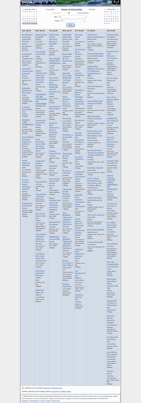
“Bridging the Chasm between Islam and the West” (94, 200)
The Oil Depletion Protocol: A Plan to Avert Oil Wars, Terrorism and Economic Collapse (80, 227)
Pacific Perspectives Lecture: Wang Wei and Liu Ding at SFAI (41, 143)
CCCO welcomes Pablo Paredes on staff (80, 73)
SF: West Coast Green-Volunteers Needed (80, 52)
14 (32, 18)
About (40, 5)
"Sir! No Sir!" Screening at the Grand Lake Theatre (27, 72)
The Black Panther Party (67, 285)
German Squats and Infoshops (27, 204)
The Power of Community (67, 172)
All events (46, 388)
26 (27, 23)
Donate (113, 5)
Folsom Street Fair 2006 (26, 55)
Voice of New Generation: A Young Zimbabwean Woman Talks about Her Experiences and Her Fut (54, 86)
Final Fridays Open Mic (95, 168)
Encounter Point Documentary (54, 223)
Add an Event (56, 13)
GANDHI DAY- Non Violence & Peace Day (112, 120)
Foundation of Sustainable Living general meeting (80, 175)
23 (36, 21)
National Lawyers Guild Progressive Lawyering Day (113, 54)
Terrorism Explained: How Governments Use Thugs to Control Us (79, 138)
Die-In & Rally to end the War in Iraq (41, 53)
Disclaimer (25, 400)
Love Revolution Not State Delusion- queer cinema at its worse (80, 276)
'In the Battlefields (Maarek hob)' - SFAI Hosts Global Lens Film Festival (67, 218)
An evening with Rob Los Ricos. (79, 159)
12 (27, 18)
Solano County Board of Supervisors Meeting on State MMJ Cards (54, 40)
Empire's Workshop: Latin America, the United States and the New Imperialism (41, 76)
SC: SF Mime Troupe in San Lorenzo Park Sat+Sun (111, 225)
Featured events (56, 388)
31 (109, 23)
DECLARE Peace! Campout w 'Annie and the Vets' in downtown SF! (80, 200)
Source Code (56, 400)
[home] (38, 2)
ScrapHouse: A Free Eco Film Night (68, 137)
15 (34, 18)
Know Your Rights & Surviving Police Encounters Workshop (112, 141)
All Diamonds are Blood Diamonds (40, 163)
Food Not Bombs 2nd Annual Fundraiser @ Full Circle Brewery (28, 141)
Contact (54, 5)
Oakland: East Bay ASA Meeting (67, 155)
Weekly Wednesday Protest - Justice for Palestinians (67, 101)
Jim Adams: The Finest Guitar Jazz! (112, 339)
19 (27, 21)
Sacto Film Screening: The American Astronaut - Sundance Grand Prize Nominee (95, 153)
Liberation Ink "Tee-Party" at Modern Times (112, 302)
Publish (99, 5)
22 (34, 21)
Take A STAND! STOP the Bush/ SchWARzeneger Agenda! (55, 61)
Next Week (92, 9)
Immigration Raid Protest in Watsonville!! (27, 90)
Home (27, 5)
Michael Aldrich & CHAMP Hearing (41, 36)
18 (25, 21)
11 (25, 18)
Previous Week (50, 9)
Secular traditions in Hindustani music (26, 163)
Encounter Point (41, 181)
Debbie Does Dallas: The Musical (40, 292)
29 (34, 23)
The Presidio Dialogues (53, 167)
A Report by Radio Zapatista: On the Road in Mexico (79, 253)
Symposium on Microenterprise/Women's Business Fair (96, 36)
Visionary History (110, 372)
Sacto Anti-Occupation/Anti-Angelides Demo (113, 264)
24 (23, 23)
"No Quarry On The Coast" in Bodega (112, 205)
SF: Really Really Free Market (113, 35)
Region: (57, 21)
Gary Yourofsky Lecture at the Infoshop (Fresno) (54, 182)
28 (32, 23)
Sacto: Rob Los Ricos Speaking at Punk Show (112, 354)
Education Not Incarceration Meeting (40, 122)
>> (36, 9)
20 (30, 21)
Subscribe (69, 5)
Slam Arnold (67, 118)
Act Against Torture (79, 35)
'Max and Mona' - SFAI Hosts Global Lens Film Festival (41, 197)
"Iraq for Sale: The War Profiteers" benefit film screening (67, 193)
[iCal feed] (23, 388)
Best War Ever (80, 120)
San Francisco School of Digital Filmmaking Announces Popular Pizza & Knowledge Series (80, 98)
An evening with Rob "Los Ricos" (54, 107)
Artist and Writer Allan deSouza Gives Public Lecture (95, 103)
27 (30, 23)
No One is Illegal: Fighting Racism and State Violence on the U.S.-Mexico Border (94, 181)
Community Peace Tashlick (27, 108)
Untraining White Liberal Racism (113, 162)
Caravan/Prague (112, 243)
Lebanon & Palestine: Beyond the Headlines (111, 319)
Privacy (42, 400)
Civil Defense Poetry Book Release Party (40, 255)
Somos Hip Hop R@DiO (95, 229)
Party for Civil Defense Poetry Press (41, 215)
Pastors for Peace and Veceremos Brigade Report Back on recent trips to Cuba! (95, 134)
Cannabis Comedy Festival (55, 152)
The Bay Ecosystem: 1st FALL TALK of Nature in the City (68, 265)
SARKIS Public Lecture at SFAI (54, 238)
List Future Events (83, 13)
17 (23, 21)
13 (30, 18)
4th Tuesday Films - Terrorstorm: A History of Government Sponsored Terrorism (54, 130)
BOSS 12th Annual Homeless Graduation (94, 117)
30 (36, 23)
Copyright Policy (34, 400)
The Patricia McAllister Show (79, 297)
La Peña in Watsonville (95, 242)
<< (23, 9)
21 (32, 21)
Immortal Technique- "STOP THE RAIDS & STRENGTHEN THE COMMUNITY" (112, 182)
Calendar (85, 5)
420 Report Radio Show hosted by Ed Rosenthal (95, 54)
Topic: (56, 17)
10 (23, 18)
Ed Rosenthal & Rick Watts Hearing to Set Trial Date (67, 37)
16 (36, 18)
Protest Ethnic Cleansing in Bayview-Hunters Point (67, 57)
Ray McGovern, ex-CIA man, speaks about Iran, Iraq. (27, 37)
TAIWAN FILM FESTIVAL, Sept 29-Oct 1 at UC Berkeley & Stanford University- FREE (96, 71)
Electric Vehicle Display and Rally (112, 80)
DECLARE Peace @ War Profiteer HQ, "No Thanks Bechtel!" (67, 77)
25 (25, 23)
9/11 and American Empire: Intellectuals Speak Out (26, 184)
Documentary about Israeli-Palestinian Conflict (40, 273)
